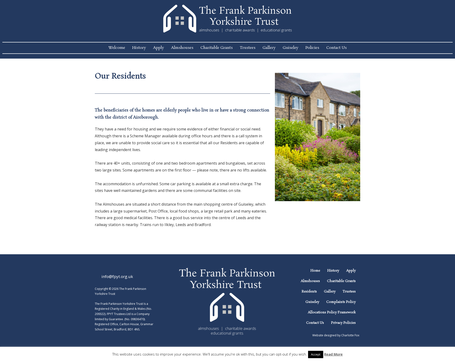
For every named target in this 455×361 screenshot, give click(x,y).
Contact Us (336, 48)
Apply (158, 48)
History (139, 48)
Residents (309, 291)
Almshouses (182, 48)
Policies (312, 48)
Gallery (269, 48)
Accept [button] (315, 354)
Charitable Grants (216, 48)
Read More (333, 354)
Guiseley (290, 48)
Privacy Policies (343, 322)
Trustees (247, 48)
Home (315, 270)
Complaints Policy (341, 302)
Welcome (116, 48)
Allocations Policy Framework (332, 312)
